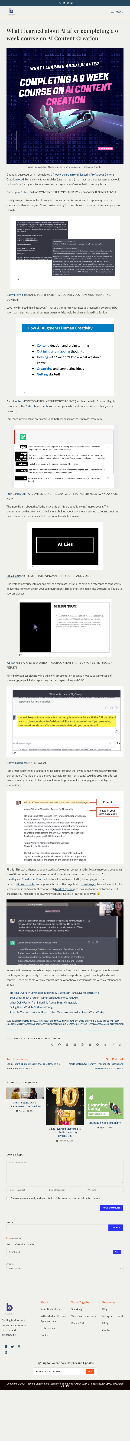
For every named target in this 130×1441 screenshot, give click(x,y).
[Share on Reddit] (97, 1045)
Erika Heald (13, 575)
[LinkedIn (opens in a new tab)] (71, 2)
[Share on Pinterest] (67, 1045)
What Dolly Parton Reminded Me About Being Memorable (43, 1002)
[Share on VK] (90, 1045)
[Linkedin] (6, 1352)
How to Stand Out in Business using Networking (25, 1104)
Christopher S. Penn (17, 192)
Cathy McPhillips (16, 294)
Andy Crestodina (16, 762)
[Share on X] (52, 1045)
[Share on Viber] (82, 1045)
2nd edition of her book (38, 406)
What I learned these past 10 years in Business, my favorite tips (65, 1132)
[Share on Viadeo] (113, 1045)
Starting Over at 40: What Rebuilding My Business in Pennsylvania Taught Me (54, 992)
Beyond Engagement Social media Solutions (33, 1021)
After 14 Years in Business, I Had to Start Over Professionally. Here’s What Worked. (58, 1012)
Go (117, 1252)
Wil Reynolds (14, 662)
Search (9, 1222)
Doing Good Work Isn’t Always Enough (32, 1007)
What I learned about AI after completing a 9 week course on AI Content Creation (85, 1024)
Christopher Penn (32, 879)
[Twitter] (12, 1346)
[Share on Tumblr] (105, 1045)
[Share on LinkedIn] (75, 1045)
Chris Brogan (88, 884)
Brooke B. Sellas (26, 884)
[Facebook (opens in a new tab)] (64, 2)
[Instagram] (19, 1346)
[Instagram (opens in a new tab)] (68, 2)
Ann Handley (14, 401)
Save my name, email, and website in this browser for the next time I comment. (56, 1198)
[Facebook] (6, 1346)
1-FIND (66, 1386)
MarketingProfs (64, 889)
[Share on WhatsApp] (120, 1045)
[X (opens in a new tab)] (60, 2)
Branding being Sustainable (105, 1122)
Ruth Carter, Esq (16, 493)
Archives (10, 1264)
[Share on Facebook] (59, 1045)
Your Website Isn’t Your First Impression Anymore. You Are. (44, 997)
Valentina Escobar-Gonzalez (31, 1024)
